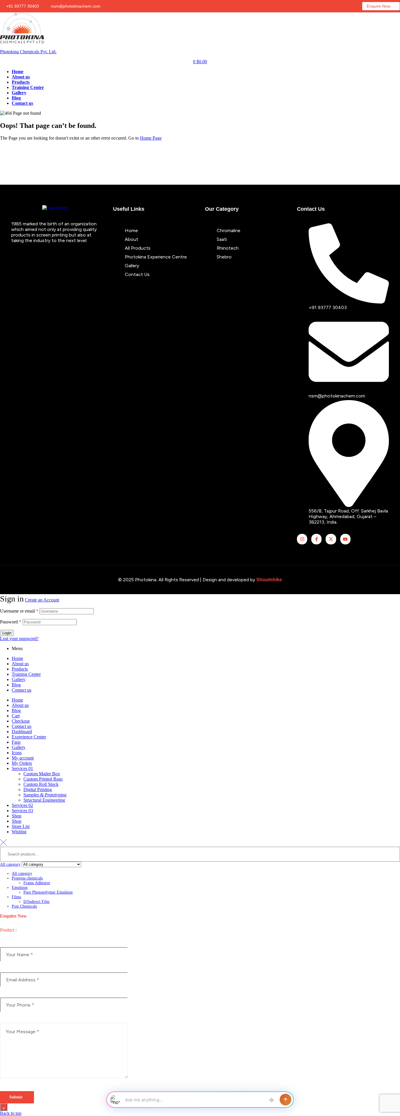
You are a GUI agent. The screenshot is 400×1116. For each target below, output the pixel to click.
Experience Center (29, 736)
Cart (16, 715)
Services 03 (22, 810)
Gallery (18, 679)
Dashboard (22, 731)
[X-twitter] (331, 539)
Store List (21, 826)
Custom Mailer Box (41, 773)
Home (17, 658)
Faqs (16, 742)
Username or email (19, 610)
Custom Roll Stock (41, 784)
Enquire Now (378, 6)
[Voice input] (271, 1099)
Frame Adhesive (36, 883)
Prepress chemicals (27, 878)
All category (22, 873)
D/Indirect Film (36, 901)
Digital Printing (37, 789)
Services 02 (22, 805)
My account (23, 757)
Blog (16, 684)
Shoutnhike (269, 579)
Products (20, 668)
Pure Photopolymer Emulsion (48, 892)
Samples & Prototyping (44, 794)
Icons (17, 752)
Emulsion (20, 887)
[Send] (285, 1099)
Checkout (21, 721)
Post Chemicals (24, 906)
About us (20, 663)
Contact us (21, 690)
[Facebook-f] (316, 539)
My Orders (22, 763)
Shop (16, 815)
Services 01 (22, 768)
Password (10, 621)
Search (392, 878)
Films (16, 897)
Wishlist (19, 831)
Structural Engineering (44, 800)
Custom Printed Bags (43, 778)
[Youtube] (345, 539)
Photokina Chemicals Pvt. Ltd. (28, 51)
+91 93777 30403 (22, 6)
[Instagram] (302, 539)
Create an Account (42, 599)
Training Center (26, 674)
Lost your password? (19, 638)
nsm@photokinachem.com (75, 6)
